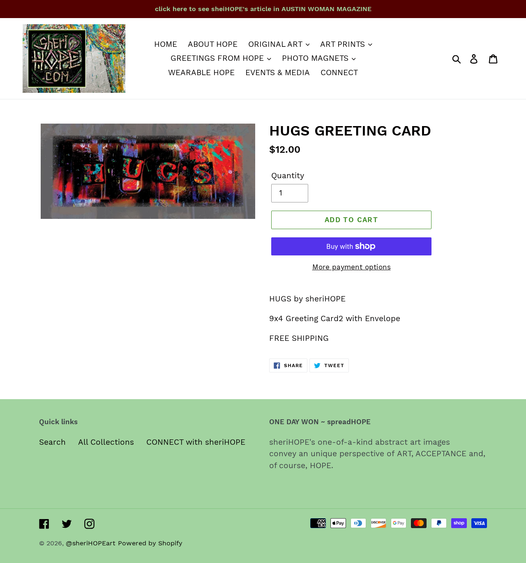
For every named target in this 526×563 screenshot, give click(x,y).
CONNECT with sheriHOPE (195, 442)
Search (52, 442)
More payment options (351, 267)
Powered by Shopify (150, 543)
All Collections (106, 442)
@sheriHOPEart (90, 543)
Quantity (287, 175)
